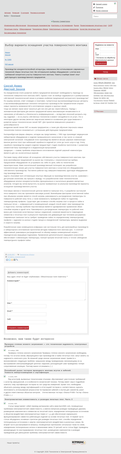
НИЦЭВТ (103, 90)
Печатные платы (11, 29)
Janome (107, 85)
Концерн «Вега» (98, 88)
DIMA (113, 83)
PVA (100, 98)
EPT (106, 103)
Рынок (76, 25)
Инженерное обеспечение (15, 25)
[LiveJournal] (17, 259)
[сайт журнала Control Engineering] (94, 443)
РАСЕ (110, 93)
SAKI (107, 98)
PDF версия (9, 64)
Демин (7, 52)
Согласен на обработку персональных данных (105, 59)
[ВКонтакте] (7, 259)
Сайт (9, 319)
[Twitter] (9, 259)
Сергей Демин (13, 85)
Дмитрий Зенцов (14, 89)
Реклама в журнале (37, 13)
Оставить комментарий (16, 257)
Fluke (101, 95)
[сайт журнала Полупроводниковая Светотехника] (60, 443)
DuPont (111, 88)
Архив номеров (102, 11)
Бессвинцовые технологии (15, 33)
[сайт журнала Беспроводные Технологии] (78, 443)
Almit (114, 85)
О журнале (25, 13)
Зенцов (7, 55)
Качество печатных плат (90, 29)
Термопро (97, 90)
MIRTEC (104, 98)
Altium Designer (104, 82)
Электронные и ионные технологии (64, 29)
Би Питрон (97, 103)
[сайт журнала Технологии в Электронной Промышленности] (43, 443)
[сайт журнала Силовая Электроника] (28, 443)
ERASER (107, 93)
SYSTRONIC (97, 95)
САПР (110, 25)
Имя (97, 49)
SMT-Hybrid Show (109, 95)
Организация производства (38, 25)
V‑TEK (111, 85)
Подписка (99, 7)
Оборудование (25, 29)
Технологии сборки (40, 29)
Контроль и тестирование (62, 25)
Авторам (7, 13)
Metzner (105, 88)
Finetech (111, 100)
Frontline (110, 103)
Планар (96, 98)
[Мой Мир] (14, 259)
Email (10, 311)
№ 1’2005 (8, 60)
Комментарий (13, 281)
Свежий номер (101, 4)
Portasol (106, 100)
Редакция (15, 13)
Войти (6, 16)
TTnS (115, 103)
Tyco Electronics (98, 100)
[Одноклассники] (12, 259)
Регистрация (15, 16)
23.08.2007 (11, 255)
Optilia (96, 83)
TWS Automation (99, 93)
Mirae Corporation (99, 85)
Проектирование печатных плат (93, 25)
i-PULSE (102, 103)
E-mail (97, 54)
